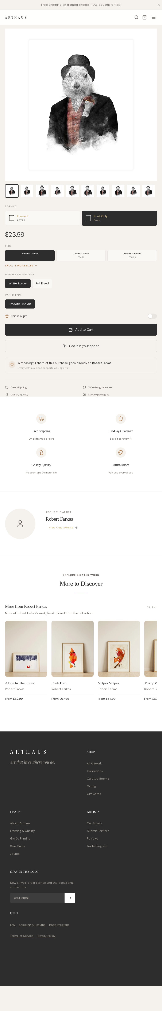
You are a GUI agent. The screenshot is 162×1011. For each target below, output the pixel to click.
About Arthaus (20, 823)
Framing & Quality (22, 831)
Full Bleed (42, 283)
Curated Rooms (98, 779)
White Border (18, 283)
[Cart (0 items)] (144, 17)
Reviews (92, 838)
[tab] (42, 218)
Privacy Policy (46, 936)
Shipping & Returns (32, 925)
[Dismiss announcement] (158, 4)
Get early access (62, 995)
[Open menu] (153, 17)
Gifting (91, 786)
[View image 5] (72, 191)
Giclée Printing (20, 838)
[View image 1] (12, 191)
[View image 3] (42, 191)
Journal (15, 854)
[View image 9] (133, 191)
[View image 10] (148, 191)
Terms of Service (22, 936)
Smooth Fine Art (20, 304)
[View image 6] (87, 191)
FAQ (12, 925)
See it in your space (84, 346)
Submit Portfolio (98, 831)
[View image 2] (27, 191)
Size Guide (17, 846)
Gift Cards (94, 794)
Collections (95, 771)
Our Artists (94, 823)
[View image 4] (57, 191)
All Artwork (94, 763)
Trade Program (97, 846)
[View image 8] (118, 191)
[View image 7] (103, 191)
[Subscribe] (70, 898)
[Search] (136, 17)
